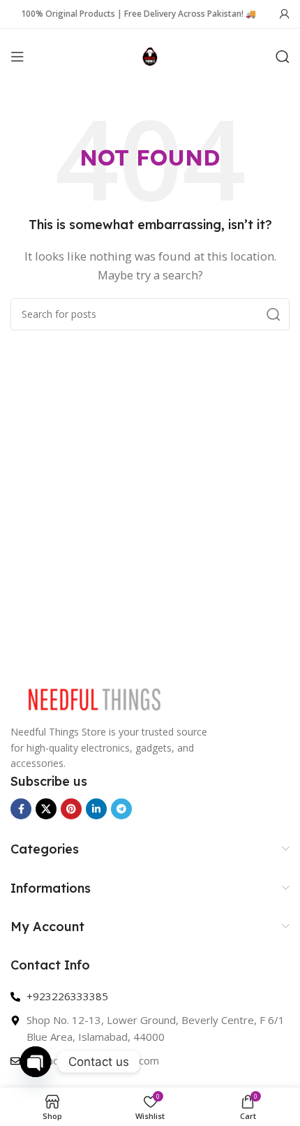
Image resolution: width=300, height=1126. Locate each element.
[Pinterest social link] (71, 808)
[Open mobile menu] (17, 57)
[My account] (285, 14)
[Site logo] (150, 55)
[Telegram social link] (121, 808)
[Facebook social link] (20, 808)
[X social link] (46, 808)
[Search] (283, 57)
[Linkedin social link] (96, 808)
